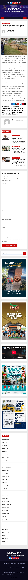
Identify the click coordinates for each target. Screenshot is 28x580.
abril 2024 (4, 526)
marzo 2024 (5, 529)
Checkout (12, 567)
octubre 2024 (5, 507)
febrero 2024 (5, 532)
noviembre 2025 (6, 467)
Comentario (5, 183)
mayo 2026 (5, 448)
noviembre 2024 (6, 504)
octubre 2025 (5, 470)
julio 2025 (4, 479)
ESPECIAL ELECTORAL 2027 (17, 570)
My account (15, 572)
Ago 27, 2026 (15, 154)
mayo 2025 (5, 486)
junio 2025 (4, 482)
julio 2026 (4, 442)
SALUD (18, 574)
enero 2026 (5, 461)
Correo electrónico (7, 219)
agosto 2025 (5, 476)
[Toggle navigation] (18, 18)
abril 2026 (4, 451)
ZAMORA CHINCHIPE (6, 23)
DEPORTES (22, 567)
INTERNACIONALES (8, 572)
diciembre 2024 (6, 501)
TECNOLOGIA (15, 577)
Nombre (4, 211)
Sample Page (23, 574)
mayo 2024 (5, 523)
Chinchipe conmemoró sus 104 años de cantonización (6, 110)
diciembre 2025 (6, 464)
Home (5, 567)
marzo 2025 (5, 492)
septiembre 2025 (6, 473)
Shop (11, 577)
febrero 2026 (5, 458)
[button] (21, 18)
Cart (8, 567)
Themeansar (14, 564)
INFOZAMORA (14, 8)
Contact (17, 567)
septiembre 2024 (6, 510)
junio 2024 (4, 520)
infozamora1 (11, 30)
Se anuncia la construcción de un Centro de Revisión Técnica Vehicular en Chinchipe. (17, 110)
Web (3, 227)
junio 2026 (4, 445)
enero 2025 (5, 498)
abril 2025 (4, 489)
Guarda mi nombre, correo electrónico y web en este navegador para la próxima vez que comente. (14, 239)
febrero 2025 (5, 495)
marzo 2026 (5, 455)
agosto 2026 (5, 439)
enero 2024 (5, 535)
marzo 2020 (5, 538)
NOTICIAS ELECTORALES (6, 574)
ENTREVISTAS (8, 570)
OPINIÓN (14, 574)
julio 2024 (4, 517)
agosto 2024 (5, 513)
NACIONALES (21, 572)
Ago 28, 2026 (15, 142)
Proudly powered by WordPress (10, 563)
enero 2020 (5, 541)
